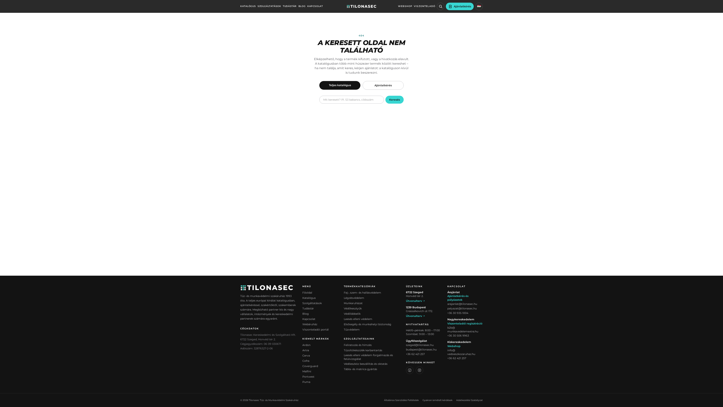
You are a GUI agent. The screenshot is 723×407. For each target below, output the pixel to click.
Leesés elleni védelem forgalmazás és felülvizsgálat (368, 357)
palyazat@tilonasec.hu (462, 308)
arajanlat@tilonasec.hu (462, 304)
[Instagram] (419, 370)
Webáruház (309, 324)
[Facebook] (409, 370)
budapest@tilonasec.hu (421, 349)
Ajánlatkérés (383, 85)
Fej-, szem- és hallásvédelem (362, 292)
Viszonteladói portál (315, 329)
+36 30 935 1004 (457, 313)
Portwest (308, 376)
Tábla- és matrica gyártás (360, 369)
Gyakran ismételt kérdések (437, 400)
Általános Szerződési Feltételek (401, 400)
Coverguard (310, 366)
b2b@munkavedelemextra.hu (462, 329)
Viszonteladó (424, 6)
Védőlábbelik (352, 313)
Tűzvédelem (352, 329)
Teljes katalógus (340, 85)
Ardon (306, 345)
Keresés (394, 99)
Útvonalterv (414, 301)
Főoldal (307, 292)
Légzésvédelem (354, 298)
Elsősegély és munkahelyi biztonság (367, 324)
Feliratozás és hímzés (358, 345)
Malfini (306, 371)
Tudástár (290, 6)
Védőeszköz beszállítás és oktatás (365, 364)
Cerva (306, 355)
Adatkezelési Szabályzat (469, 400)
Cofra (305, 361)
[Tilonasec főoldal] (361, 6)
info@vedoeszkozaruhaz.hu (461, 352)
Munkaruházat (353, 303)
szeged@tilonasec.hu (420, 345)
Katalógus (248, 6)
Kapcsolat (315, 6)
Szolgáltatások (269, 6)
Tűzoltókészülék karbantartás (363, 350)
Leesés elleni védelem (358, 319)
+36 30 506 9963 (458, 335)
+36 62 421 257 (415, 354)
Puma (306, 382)
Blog (301, 6)
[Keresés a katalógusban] (440, 6)
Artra (305, 350)
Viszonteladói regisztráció (464, 323)
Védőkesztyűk (353, 308)
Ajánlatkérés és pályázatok (457, 297)
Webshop (405, 6)
